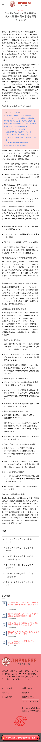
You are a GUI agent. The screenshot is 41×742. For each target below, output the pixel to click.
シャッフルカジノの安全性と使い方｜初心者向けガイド (23, 642)
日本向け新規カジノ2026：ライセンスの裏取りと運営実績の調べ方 (23, 615)
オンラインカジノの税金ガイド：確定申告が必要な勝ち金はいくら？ (23, 624)
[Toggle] (4, 539)
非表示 (17, 112)
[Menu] (3, 3)
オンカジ (20, 10)
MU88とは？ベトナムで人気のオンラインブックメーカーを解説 (23, 633)
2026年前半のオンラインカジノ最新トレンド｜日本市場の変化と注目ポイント (23, 605)
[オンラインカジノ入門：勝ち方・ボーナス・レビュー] (20, 4)
